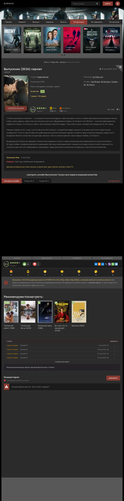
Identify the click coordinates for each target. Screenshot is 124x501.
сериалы (63, 62)
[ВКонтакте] (95, 264)
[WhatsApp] (112, 264)
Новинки (22, 22)
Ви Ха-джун (106, 81)
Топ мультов (114, 22)
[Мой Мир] (102, 264)
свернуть (114, 341)
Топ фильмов (78, 22)
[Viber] (109, 264)
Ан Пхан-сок (98, 77)
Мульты (63, 22)
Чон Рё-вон (95, 81)
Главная (8, 22)
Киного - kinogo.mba (51, 62)
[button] (59, 55)
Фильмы (36, 22)
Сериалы (49, 22)
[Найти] (97, 3)
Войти (107, 4)
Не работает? (114, 181)
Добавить (113, 378)
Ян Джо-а (90, 84)
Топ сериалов (96, 22)
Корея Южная (42, 77)
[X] (106, 264)
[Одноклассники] (99, 264)
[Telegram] (116, 264)
